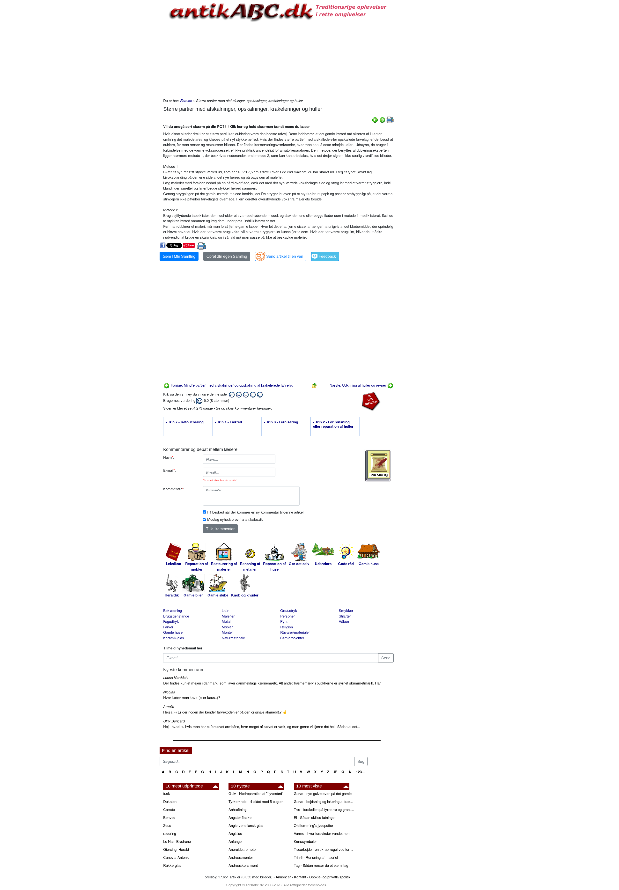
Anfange (235, 841)
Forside (186, 100)
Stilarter (345, 615)
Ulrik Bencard (174, 720)
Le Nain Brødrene (177, 841)
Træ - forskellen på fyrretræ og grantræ (324, 809)
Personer (287, 615)
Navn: (168, 457)
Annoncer (283, 876)
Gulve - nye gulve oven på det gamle (323, 793)
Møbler (227, 626)
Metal (226, 621)
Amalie (168, 706)
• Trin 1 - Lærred (228, 422)
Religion (286, 626)
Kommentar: (173, 488)
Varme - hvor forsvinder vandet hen (321, 833)
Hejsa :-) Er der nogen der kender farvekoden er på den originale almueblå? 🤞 (225, 711)
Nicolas (169, 691)
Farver (168, 626)
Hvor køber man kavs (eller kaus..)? (191, 697)
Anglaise (235, 833)
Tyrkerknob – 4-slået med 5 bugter (255, 801)
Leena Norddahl (175, 677)
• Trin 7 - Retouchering (185, 422)
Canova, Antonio (176, 857)
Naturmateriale (233, 637)
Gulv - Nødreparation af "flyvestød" (255, 793)
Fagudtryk (171, 621)
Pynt (283, 621)
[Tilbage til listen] (314, 385)
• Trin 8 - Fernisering (281, 422)
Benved (169, 817)
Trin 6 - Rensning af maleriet (316, 857)
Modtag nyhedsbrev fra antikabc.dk (235, 519)
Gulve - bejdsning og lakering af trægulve (324, 801)
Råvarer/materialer (295, 632)
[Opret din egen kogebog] (377, 465)
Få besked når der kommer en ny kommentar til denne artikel (255, 512)
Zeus (167, 825)
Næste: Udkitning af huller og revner (358, 385)
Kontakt (300, 876)
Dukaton (170, 801)
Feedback (327, 256)
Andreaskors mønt (243, 865)
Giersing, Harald (176, 849)
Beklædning (172, 610)
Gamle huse (173, 632)
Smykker (346, 610)
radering (169, 833)
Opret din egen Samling (226, 256)
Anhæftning (237, 809)
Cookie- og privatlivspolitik (329, 876)
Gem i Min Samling (179, 256)
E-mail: (169, 470)
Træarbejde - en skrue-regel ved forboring (324, 849)
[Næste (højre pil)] (382, 119)
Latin (225, 610)
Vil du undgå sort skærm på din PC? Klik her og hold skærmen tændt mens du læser (236, 126)
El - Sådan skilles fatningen (315, 817)
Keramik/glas (173, 637)
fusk (166, 793)
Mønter (227, 632)
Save (191, 245)
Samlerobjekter (292, 637)
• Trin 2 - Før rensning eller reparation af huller (333, 424)
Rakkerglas (172, 865)
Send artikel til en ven (284, 256)
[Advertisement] (139, 73)
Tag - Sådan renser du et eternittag (321, 865)
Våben (344, 621)
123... (360, 771)
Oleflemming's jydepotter (313, 825)
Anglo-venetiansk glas (245, 825)
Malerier (228, 615)
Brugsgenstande (176, 615)
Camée (169, 809)
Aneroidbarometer (242, 849)
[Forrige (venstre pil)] (375, 119)
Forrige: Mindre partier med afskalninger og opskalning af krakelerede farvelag (231, 385)
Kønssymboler (305, 841)
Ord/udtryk (288, 610)
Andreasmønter (240, 857)
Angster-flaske (239, 817)
